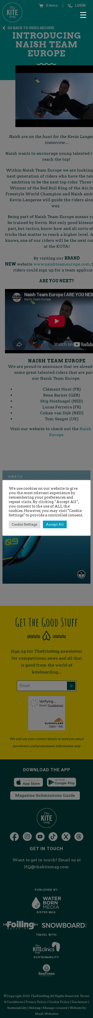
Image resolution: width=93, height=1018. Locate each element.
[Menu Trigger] (83, 15)
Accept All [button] (55, 524)
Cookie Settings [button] (24, 524)
